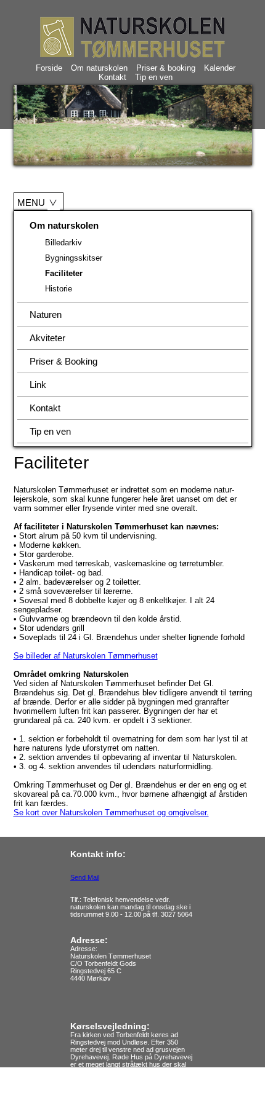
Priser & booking (165, 68)
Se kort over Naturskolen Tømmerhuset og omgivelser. (111, 812)
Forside (49, 68)
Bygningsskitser (73, 258)
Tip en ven (154, 77)
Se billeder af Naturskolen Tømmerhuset (86, 655)
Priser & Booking (63, 361)
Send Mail (84, 877)
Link (38, 384)
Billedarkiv (63, 242)
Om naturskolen (99, 68)
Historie (58, 288)
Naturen (46, 314)
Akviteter (47, 338)
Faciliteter (64, 273)
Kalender (219, 68)
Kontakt (112, 77)
